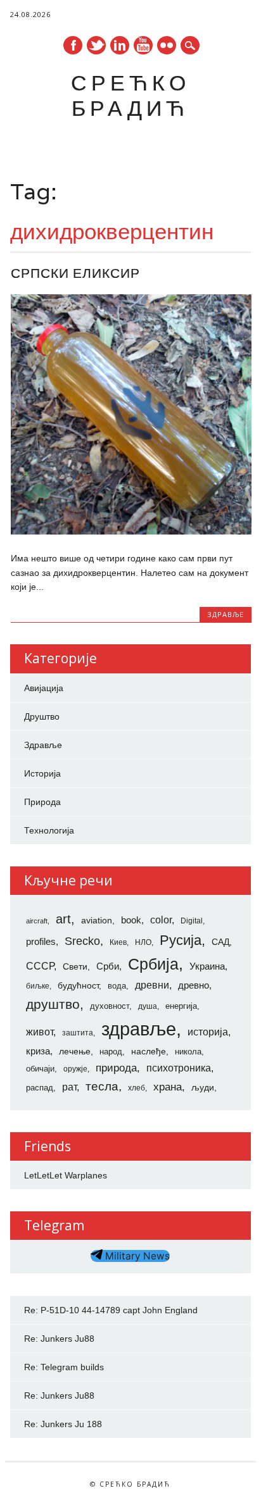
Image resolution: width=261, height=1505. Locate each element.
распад (39, 1087)
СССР (40, 965)
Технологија (49, 830)
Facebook (72, 45)
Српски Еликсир (75, 273)
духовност (109, 1006)
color (161, 920)
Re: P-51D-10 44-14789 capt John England (111, 1310)
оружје (75, 1069)
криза (38, 1051)
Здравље (225, 614)
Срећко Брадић (130, 95)
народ (110, 1051)
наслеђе (148, 1051)
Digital (192, 920)
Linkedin (119, 45)
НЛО (143, 942)
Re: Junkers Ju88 (59, 1338)
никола (188, 1051)
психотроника (178, 1067)
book (131, 920)
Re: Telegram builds (64, 1367)
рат (69, 1086)
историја (208, 1032)
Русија (180, 940)
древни (152, 984)
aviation (96, 920)
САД (220, 942)
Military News (136, 1256)
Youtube (143, 45)
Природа (42, 802)
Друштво (42, 716)
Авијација (43, 688)
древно (193, 985)
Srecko (82, 941)
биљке (37, 986)
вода (117, 985)
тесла (102, 1086)
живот (39, 1031)
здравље (138, 1028)
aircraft (37, 921)
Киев (118, 942)
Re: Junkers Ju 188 (63, 1424)
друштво (53, 1004)
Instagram (166, 45)
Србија (153, 964)
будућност (78, 985)
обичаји (40, 1068)
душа (147, 1006)
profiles (41, 942)
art (63, 919)
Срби (107, 966)
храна (167, 1087)
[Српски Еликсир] (131, 532)
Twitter (96, 45)
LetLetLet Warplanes (65, 1175)
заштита (77, 1032)
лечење (75, 1051)
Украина (207, 966)
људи (202, 1087)
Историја (42, 773)
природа (116, 1067)
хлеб (136, 1087)
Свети (75, 966)
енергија (181, 1006)
